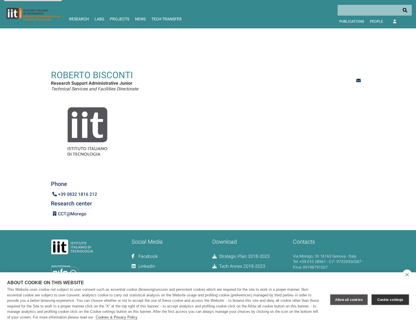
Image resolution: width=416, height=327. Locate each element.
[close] (407, 274)
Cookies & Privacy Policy (117, 317)
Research (79, 19)
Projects (119, 19)
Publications (351, 21)
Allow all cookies (349, 300)
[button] (358, 80)
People (376, 21)
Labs (99, 19)
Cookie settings (390, 300)
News (140, 19)
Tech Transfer (166, 19)
